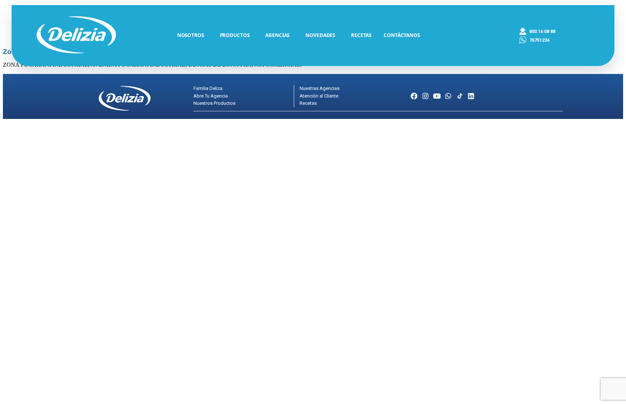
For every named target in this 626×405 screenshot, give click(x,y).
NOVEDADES (320, 35)
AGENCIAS (277, 35)
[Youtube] (437, 96)
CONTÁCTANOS (402, 35)
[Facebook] (414, 96)
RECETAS (361, 35)
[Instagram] (425, 96)
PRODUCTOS (235, 35)
